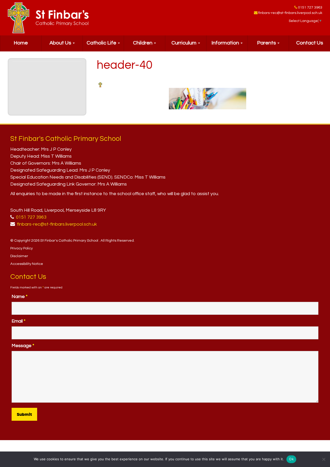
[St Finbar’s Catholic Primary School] (48, 17)
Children (143, 42)
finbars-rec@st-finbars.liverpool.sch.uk (290, 13)
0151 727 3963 (310, 7)
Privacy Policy (21, 248)
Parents (267, 42)
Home (21, 42)
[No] (323, 459)
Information (225, 42)
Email (19, 321)
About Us (61, 42)
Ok (291, 459)
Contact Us (309, 42)
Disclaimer (19, 256)
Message (23, 345)
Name (20, 296)
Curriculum (184, 42)
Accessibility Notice (26, 264)
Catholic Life (102, 42)
